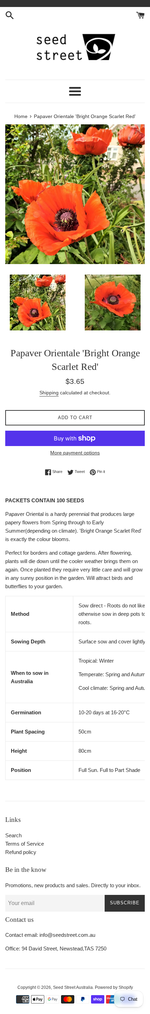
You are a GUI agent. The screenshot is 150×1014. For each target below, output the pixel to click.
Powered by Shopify (114, 987)
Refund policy (20, 852)
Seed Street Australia (73, 987)
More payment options (75, 452)
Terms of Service (24, 844)
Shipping (49, 392)
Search (13, 835)
